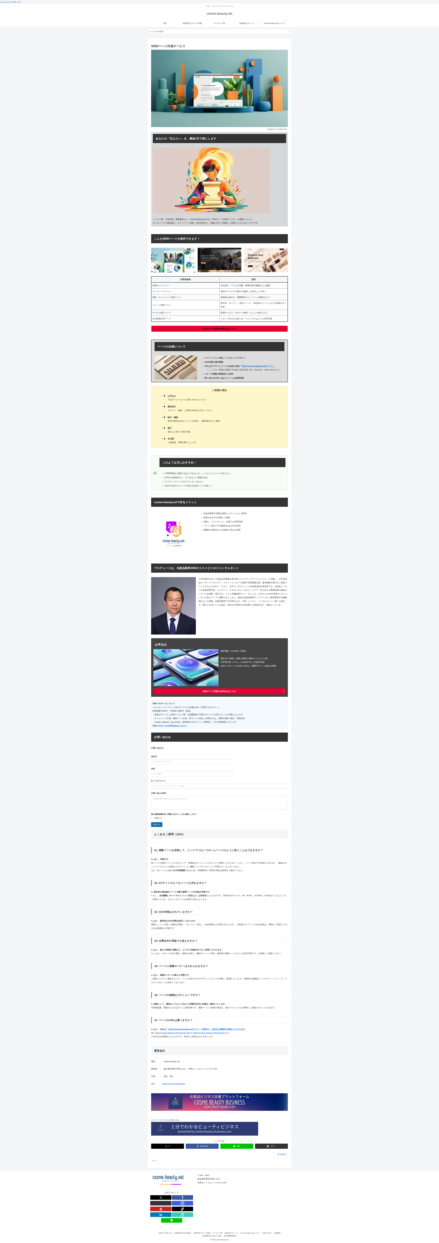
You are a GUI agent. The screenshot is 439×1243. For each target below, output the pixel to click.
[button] (289, 31)
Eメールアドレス (158, 781)
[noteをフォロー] (182, 1214)
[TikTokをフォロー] (182, 1209)
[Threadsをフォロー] (160, 1203)
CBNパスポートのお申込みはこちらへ (169, 725)
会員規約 (277, 1233)
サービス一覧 (217, 1233)
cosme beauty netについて (250, 1233)
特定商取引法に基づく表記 (212, 1236)
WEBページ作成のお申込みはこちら (219, 329)
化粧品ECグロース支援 (202, 1233)
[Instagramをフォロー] (182, 1203)
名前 (153, 769)
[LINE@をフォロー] (171, 1220)
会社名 (154, 756)
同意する (158, 818)
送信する (157, 824)
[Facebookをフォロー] (182, 1197)
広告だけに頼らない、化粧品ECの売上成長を (175, 1233)
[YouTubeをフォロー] (160, 1209)
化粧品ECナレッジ (231, 1233)
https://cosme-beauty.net (173, 1084)
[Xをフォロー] (160, 1197)
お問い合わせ (267, 1233)
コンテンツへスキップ (10, 2)
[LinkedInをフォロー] (160, 1214)
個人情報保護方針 (230, 1236)
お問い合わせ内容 (159, 793)
